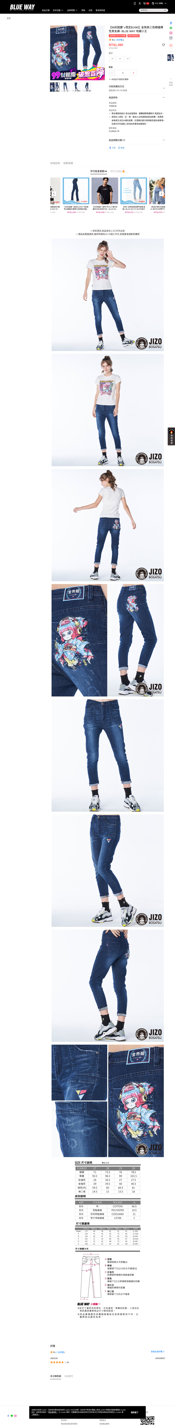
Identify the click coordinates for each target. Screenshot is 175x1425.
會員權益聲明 (104, 1424)
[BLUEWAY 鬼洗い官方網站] (22, 7)
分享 (114, 148)
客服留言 (103, 1420)
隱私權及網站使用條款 (69, 1424)
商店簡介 (64, 1420)
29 (120, 59)
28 (112, 59)
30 (128, 59)
